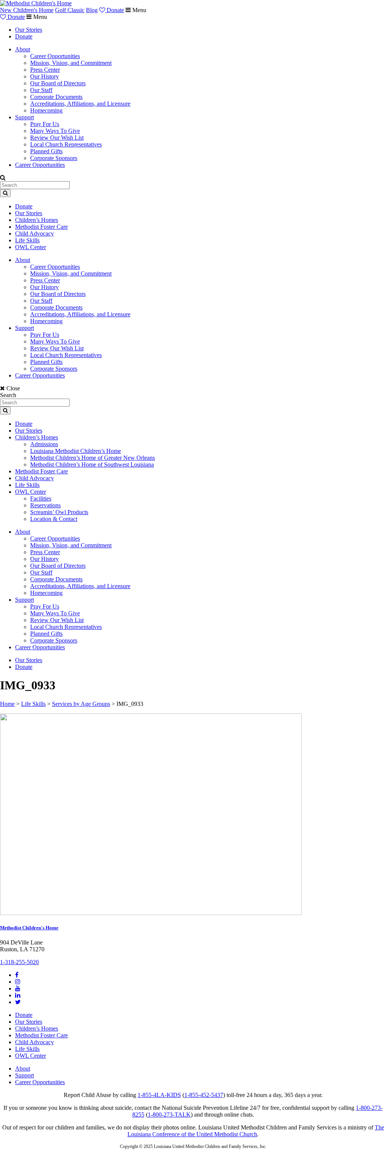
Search (8, 395)
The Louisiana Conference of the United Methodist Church (255, 1130)
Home (7, 704)
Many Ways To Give (55, 131)
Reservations (45, 505)
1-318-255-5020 (19, 962)
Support (24, 117)
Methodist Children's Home (29, 928)
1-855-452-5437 (203, 1095)
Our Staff (41, 90)
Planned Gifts (46, 151)
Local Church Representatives (66, 144)
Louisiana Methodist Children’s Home (75, 451)
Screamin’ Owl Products (59, 512)
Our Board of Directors (58, 83)
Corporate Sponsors (53, 158)
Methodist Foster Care (41, 226)
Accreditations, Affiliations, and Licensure (80, 103)
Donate (114, 10)
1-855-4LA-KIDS (159, 1095)
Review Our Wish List (57, 137)
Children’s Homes (36, 220)
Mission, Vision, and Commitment (71, 63)
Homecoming (46, 110)
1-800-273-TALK (169, 1114)
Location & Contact (53, 519)
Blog (92, 10)
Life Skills (27, 240)
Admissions (44, 444)
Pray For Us (44, 124)
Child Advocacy (34, 233)
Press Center (45, 69)
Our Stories (28, 29)
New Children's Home (27, 10)
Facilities (40, 498)
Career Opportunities (55, 56)
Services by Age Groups (81, 704)
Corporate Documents (56, 97)
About (22, 49)
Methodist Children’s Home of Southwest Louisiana (92, 464)
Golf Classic (69, 10)
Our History (44, 76)
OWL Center (30, 247)
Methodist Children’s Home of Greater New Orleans (92, 458)
